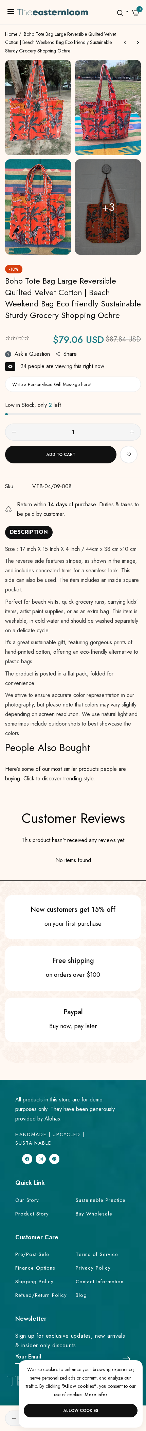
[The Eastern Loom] (52, 12)
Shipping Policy (34, 1281)
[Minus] (14, 432)
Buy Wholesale (94, 1214)
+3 (108, 207)
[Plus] (132, 432)
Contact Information (100, 1281)
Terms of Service (97, 1254)
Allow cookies (80, 1411)
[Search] (120, 12)
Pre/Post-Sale (32, 1254)
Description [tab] (29, 532)
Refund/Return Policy (41, 1295)
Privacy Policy (93, 1268)
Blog (81, 1295)
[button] (129, 454)
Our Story (27, 1200)
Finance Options (35, 1268)
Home (11, 34)
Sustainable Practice (101, 1200)
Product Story (32, 1214)
